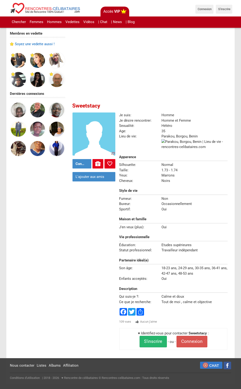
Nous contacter (22, 365)
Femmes (36, 22)
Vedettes (72, 22)
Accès (111, 11)
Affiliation (70, 365)
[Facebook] (227, 365)
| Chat (102, 22)
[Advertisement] (37, 233)
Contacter (83, 164)
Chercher (19, 22)
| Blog (130, 22)
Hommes (54, 22)
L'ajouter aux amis (90, 177)
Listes (41, 365)
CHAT (214, 366)
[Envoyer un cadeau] (98, 163)
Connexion (192, 341)
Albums (55, 365)
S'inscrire (153, 341)
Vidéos (88, 22)
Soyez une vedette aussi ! (35, 44)
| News (116, 22)
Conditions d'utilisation (25, 378)
